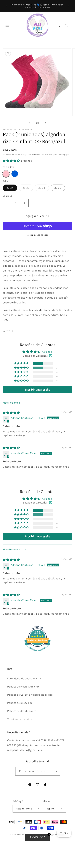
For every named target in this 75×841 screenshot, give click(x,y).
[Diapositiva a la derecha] (46, 123)
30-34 (43, 188)
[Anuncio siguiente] (68, 6)
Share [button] (9, 330)
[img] (11, 412)
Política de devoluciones (21, 711)
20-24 (10, 187)
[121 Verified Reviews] (37, 653)
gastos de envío (31, 154)
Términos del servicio (19, 719)
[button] (7, 25)
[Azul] (14, 173)
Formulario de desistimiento (24, 678)
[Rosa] (6, 173)
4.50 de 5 (47, 351)
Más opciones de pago (37, 234)
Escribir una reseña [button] (37, 389)
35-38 (57, 187)
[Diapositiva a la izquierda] (29, 123)
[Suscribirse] (56, 771)
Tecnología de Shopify (54, 834)
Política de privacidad (20, 702)
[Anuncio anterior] (7, 6)
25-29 (28, 188)
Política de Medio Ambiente (23, 686)
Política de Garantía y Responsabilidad (30, 694)
